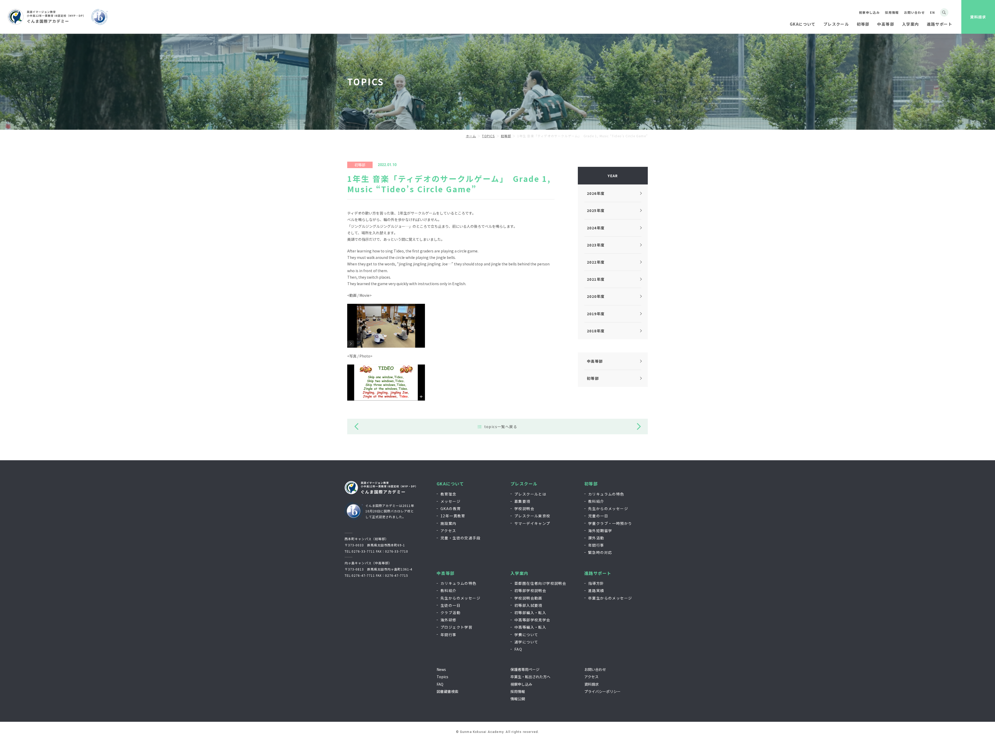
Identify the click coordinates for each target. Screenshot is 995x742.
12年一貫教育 (452, 515)
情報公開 (517, 698)
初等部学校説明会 (530, 590)
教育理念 (448, 494)
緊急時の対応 (600, 552)
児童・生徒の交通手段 (460, 537)
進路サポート (597, 573)
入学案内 (519, 573)
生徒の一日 (450, 605)
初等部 (591, 483)
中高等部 (446, 573)
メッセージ (450, 501)
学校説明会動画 (528, 598)
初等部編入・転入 (530, 612)
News (441, 669)
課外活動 (596, 537)
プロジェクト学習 (456, 627)
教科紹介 (596, 501)
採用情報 (892, 12)
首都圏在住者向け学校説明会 (540, 583)
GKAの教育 (450, 508)
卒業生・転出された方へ (530, 676)
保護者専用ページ (524, 669)
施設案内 (448, 523)
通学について (526, 642)
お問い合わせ (914, 12)
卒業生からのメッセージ (610, 598)
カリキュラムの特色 (606, 494)
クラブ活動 (450, 612)
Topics (442, 676)
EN (932, 12)
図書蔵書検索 (447, 691)
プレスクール (523, 483)
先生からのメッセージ (608, 508)
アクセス (448, 530)
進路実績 (596, 590)
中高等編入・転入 (530, 627)
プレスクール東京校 (532, 515)
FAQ (518, 649)
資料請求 (978, 16)
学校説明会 (524, 508)
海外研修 (448, 619)
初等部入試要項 (528, 605)
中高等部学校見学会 (532, 619)
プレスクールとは (530, 494)
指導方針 (596, 583)
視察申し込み (869, 12)
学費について (526, 634)
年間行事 (596, 545)
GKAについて (450, 483)
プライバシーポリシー (602, 691)
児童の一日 (598, 515)
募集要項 (522, 501)
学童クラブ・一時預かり (610, 523)
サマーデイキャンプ (532, 523)
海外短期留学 (600, 530)
